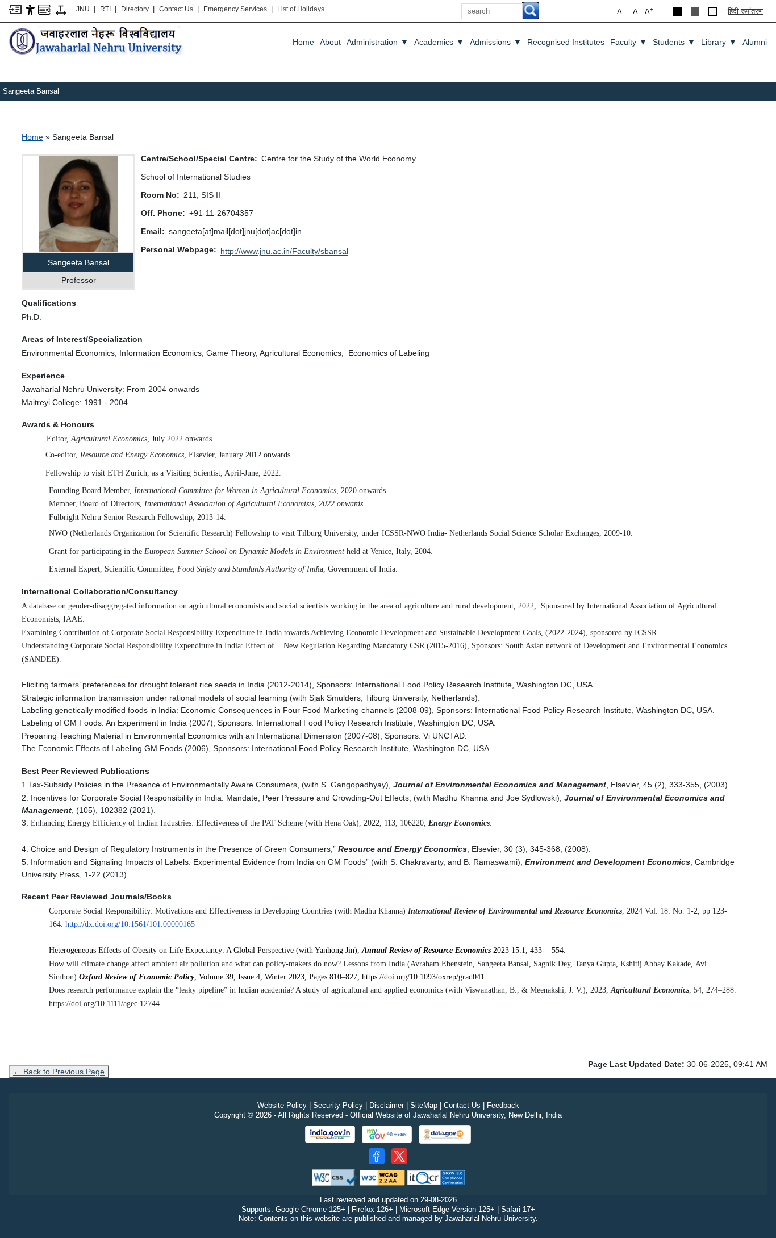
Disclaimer (386, 1105)
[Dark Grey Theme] (695, 11)
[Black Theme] (677, 11)
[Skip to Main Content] (15, 9)
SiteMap (423, 1105)
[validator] (334, 1177)
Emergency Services (236, 9)
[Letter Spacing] (60, 9)
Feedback (503, 1105)
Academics (439, 42)
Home (303, 42)
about (330, 42)
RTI (106, 9)
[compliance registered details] (436, 1177)
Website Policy (282, 1105)
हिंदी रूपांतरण (745, 11)
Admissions (495, 42)
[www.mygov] (387, 1135)
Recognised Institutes (565, 42)
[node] (97, 41)
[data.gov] (445, 1134)
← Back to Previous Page (59, 1071)
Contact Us (177, 9)
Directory (136, 9)
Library (719, 42)
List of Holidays (300, 9)
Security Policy (338, 1105)
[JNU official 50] (399, 1156)
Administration (377, 42)
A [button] (649, 11)
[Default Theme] (712, 11)
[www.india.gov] (330, 1135)
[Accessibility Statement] (30, 9)
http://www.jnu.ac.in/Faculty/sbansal (284, 251)
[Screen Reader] (44, 9)
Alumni (754, 42)
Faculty (628, 42)
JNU (83, 9)
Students (674, 42)
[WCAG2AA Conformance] (382, 1177)
